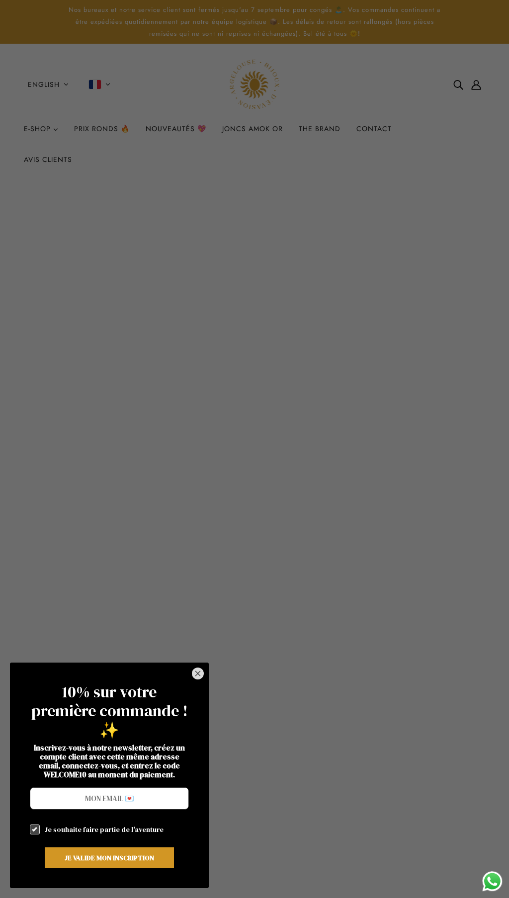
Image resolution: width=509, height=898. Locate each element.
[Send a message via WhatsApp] (492, 881)
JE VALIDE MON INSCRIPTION (109, 857)
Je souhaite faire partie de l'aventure (104, 829)
